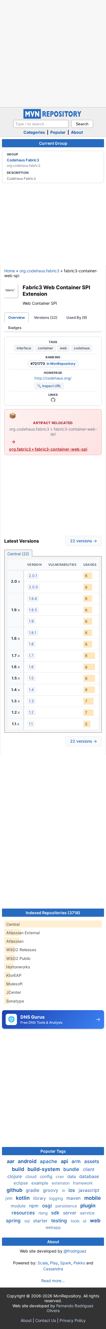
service (87, 1213)
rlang (43, 1212)
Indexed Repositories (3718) (53, 912)
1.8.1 (32, 632)
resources (24, 1213)
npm (34, 1206)
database (89, 1176)
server (70, 1213)
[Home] (53, 117)
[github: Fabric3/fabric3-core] (53, 400)
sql (27, 1220)
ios (72, 1190)
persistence (66, 1205)
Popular (58, 132)
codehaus (82, 348)
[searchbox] (40, 124)
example (40, 1183)
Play (54, 1262)
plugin (88, 1206)
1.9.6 (33, 598)
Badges (14, 327)
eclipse (21, 1183)
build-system (44, 1169)
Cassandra (53, 1268)
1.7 (31, 655)
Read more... (53, 1280)
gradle (33, 1190)
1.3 (31, 701)
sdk (56, 1213)
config (46, 1176)
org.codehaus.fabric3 (39, 270)
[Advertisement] (53, 53)
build (18, 1169)
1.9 (31, 621)
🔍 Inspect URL (49, 386)
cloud (31, 1176)
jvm (9, 1198)
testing (59, 1220)
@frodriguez (75, 1251)
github (15, 1190)
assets (91, 1161)
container (45, 348)
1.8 (31, 644)
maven (74, 1198)
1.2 (31, 712)
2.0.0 (33, 587)
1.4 (31, 689)
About (77, 132)
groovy (51, 1190)
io (64, 1190)
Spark (65, 1262)
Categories (34, 132)
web (63, 348)
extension (61, 1183)
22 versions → (83, 540)
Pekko (79, 1262)
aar (11, 1161)
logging (56, 1198)
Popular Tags (53, 1151)
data (72, 1176)
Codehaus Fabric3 (23, 160)
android (28, 1161)
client (88, 1169)
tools (76, 1220)
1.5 (31, 678)
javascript (89, 1190)
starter (41, 1220)
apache (49, 1161)
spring (14, 1220)
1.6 (31, 666)
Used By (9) (76, 317)
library (40, 1198)
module (19, 1206)
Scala (43, 1262)
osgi (47, 1206)
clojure (15, 1176)
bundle (72, 1169)
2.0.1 (33, 575)
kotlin (23, 1198)
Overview (16, 317)
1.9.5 (33, 610)
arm (77, 1161)
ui (85, 1220)
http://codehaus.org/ (53, 378)
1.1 (31, 723)
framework (83, 1183)
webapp (53, 1227)
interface (24, 348)
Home (9, 270)
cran (60, 1176)
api (65, 1161)
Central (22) (18, 553)
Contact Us (45, 1320)
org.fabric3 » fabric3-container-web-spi (48, 449)
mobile (92, 1198)
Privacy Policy (73, 1320)
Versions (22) (45, 317)
